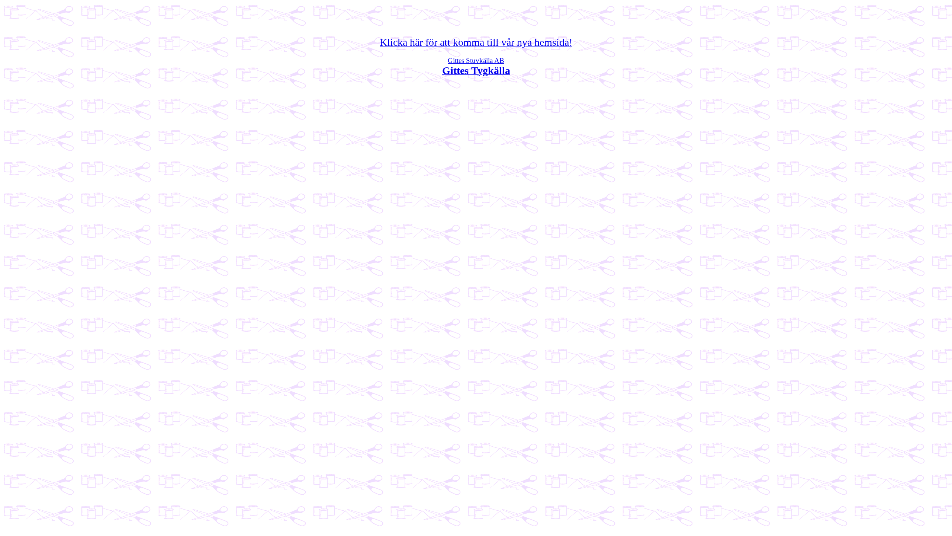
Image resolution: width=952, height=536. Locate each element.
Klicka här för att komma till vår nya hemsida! (476, 42)
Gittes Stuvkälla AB (476, 60)
